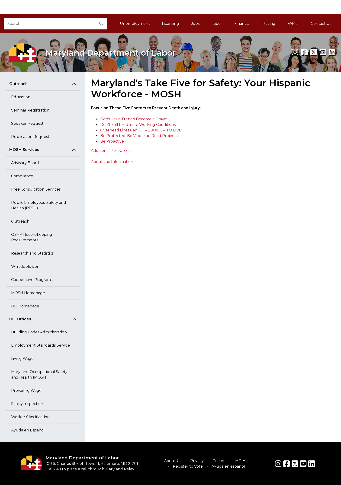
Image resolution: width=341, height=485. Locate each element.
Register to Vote (188, 466)
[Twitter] (295, 463)
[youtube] (323, 52)
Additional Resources (110, 150)
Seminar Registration (30, 110)
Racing (269, 23)
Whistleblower (25, 266)
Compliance (22, 176)
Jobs (195, 23)
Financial (242, 23)
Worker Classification (30, 417)
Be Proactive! (112, 141)
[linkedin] (332, 52)
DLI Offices (20, 319)
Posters (219, 461)
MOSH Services (24, 149)
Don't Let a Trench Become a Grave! (133, 119)
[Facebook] (304, 52)
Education (20, 97)
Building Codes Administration (39, 332)
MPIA (240, 461)
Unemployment (135, 23)
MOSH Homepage (28, 293)
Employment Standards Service (40, 345)
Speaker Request (27, 123)
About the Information (112, 162)
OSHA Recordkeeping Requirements (31, 237)
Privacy (197, 461)
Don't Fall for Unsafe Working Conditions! (138, 124)
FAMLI (296, 25)
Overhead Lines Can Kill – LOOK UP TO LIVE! (141, 130)
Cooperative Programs (31, 280)
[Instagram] (295, 52)
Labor (217, 23)
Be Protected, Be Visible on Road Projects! (139, 136)
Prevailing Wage (26, 390)
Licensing (170, 23)
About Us (172, 461)
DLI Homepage (25, 306)
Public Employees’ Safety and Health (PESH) (38, 205)
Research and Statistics (32, 253)
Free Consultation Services (36, 189)
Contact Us (321, 23)
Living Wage (22, 358)
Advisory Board (25, 163)
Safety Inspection (27, 404)
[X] (313, 52)
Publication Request (30, 136)
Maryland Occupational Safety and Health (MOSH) (39, 375)
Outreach (18, 84)
